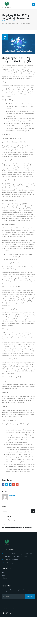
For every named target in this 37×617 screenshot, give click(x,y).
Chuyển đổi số (9, 527)
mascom (12, 495)
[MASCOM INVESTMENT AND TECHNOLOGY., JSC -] (6, 4)
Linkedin (10, 613)
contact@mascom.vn (14, 563)
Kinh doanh (29, 527)
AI (3, 527)
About (3, 575)
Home (3, 572)
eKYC (16, 527)
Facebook (3, 484)
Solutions (4, 578)
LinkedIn (10, 484)
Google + (13, 484)
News (3, 581)
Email (17, 484)
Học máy (21, 527)
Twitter (6, 484)
